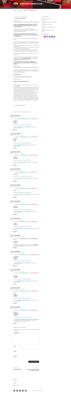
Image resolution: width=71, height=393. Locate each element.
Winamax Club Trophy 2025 (46, 19)
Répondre (15, 165)
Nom (15, 346)
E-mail (15, 351)
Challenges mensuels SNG (20, 105)
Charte (14, 383)
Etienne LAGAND (17, 115)
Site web (15, 356)
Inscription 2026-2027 (33, 10)
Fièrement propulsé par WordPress (37, 390)
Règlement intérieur (16, 385)
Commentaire (16, 332)
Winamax (25, 10)
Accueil (15, 10)
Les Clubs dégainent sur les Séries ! (47, 24)
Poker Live (19, 10)
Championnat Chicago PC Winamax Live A (48, 27)
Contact (14, 381)
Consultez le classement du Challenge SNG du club (23, 76)
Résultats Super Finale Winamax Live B (48, 30)
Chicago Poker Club (31, 4)
